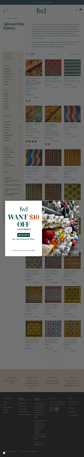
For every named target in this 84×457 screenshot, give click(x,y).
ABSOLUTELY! (23, 235)
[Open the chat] (4, 453)
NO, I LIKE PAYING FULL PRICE (23, 239)
